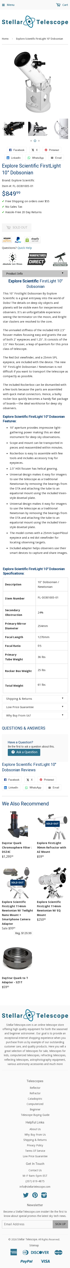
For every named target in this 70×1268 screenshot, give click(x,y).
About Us (35, 1129)
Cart (65, 5)
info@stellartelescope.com (35, 1186)
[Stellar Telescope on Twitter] (26, 1196)
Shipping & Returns (35, 699)
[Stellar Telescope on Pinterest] (35, 1196)
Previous (4, 129)
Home (5, 38)
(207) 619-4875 (35, 1181)
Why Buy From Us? (35, 715)
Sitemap (34, 1245)
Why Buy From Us (35, 1134)
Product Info (35, 273)
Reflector (35, 1087)
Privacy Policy (35, 1145)
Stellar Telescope (27, 1239)
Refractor (35, 1093)
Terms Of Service (35, 1150)
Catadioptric (35, 1098)
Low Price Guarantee (35, 707)
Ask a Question (26, 752)
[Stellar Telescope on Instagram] (44, 1196)
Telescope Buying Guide (35, 1114)
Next (65, 129)
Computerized (35, 1104)
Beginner (35, 1109)
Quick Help (25, 248)
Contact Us (35, 1170)
